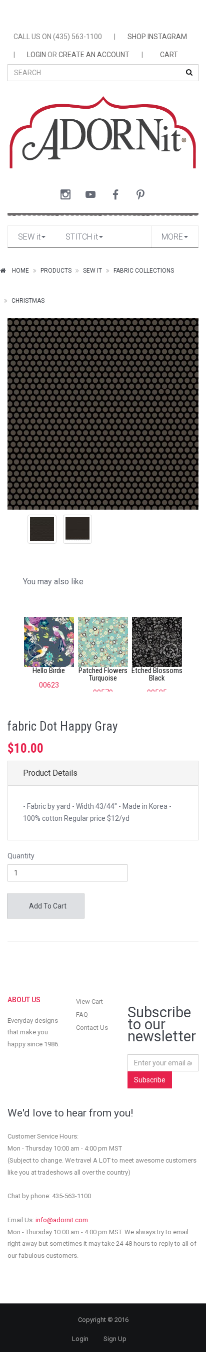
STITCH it (82, 237)
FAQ (82, 1014)
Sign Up (115, 1338)
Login (80, 1338)
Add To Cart (47, 906)
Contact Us (92, 1027)
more (172, 237)
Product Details (50, 773)
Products (56, 270)
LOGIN (36, 55)
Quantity (21, 856)
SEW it (29, 237)
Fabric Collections (144, 270)
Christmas (28, 300)
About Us (24, 1000)
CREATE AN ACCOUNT (94, 55)
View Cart (89, 1001)
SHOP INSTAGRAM (157, 37)
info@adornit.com (62, 1220)
